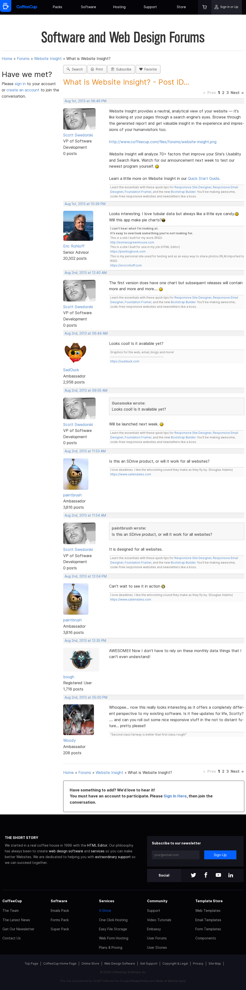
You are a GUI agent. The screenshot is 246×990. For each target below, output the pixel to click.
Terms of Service (166, 981)
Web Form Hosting (113, 938)
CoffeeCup (12, 901)
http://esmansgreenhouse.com (132, 242)
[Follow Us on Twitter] (193, 875)
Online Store (90, 963)
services (98, 851)
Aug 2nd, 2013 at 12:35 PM (85, 640)
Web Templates (208, 910)
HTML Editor (97, 845)
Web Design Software (119, 963)
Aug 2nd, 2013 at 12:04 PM (86, 576)
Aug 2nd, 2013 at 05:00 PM (86, 697)
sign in (21, 83)
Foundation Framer (137, 192)
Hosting (119, 7)
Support (150, 7)
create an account (22, 90)
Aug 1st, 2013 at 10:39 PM (85, 204)
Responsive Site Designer (192, 187)
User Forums (157, 938)
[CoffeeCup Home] (26, 7)
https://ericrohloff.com (126, 265)
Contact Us (11, 938)
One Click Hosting (113, 920)
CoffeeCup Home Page (59, 963)
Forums (23, 58)
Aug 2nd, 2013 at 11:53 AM (85, 451)
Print (98, 69)
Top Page (31, 963)
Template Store (209, 901)
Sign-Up (220, 855)
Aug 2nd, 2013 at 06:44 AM (86, 333)
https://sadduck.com (124, 361)
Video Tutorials (159, 920)
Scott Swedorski (78, 135)
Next (235, 92)
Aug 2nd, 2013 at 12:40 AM (86, 273)
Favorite (149, 69)
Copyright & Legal (175, 963)
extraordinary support (113, 857)
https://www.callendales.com (130, 474)
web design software (66, 851)
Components (205, 938)
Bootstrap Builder (183, 192)
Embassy (154, 929)
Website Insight (48, 58)
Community (157, 901)
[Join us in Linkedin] (231, 875)
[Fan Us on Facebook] (206, 875)
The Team (10, 910)
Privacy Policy (139, 981)
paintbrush (72, 495)
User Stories (157, 947)
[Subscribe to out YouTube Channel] (218, 875)
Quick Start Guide (203, 178)
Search (76, 69)
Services (106, 901)
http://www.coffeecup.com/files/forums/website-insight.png (162, 141)
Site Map (215, 963)
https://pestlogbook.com (128, 251)
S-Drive (105, 910)
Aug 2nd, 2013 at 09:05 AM (86, 390)
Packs (57, 7)
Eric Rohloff (74, 246)
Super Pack (60, 929)
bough (68, 676)
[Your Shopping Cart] (204, 7)
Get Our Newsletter (18, 929)
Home (7, 58)
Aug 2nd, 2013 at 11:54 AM (85, 515)
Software (88, 7)
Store (181, 7)
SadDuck (71, 369)
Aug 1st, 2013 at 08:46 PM (85, 101)
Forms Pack (60, 920)
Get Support (148, 963)
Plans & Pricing (110, 947)
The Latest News (16, 920)
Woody (69, 740)
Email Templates (208, 920)
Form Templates (208, 929)
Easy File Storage (113, 929)
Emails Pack (60, 910)
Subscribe (122, 69)
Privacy (198, 963)
